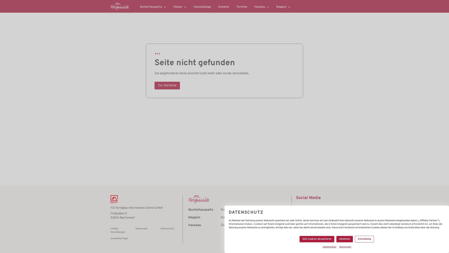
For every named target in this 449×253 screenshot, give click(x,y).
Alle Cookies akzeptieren (316, 239)
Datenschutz (329, 246)
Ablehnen (344, 239)
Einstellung (364, 239)
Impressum (345, 246)
